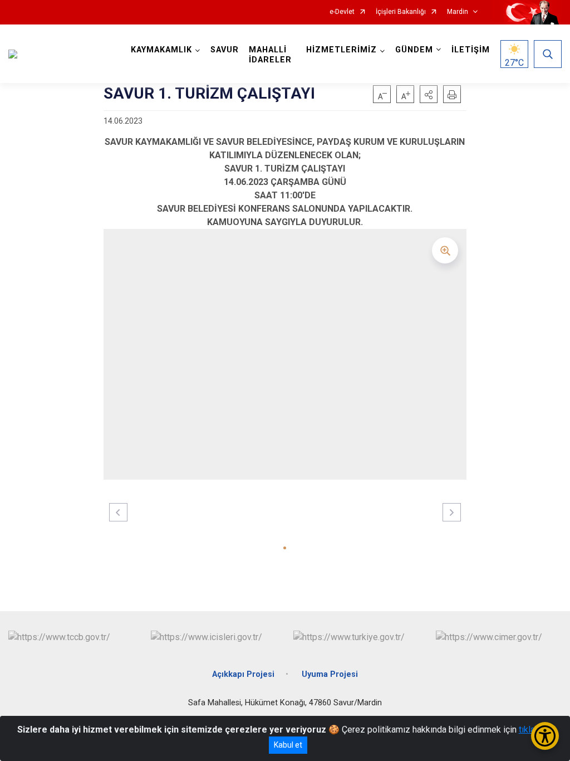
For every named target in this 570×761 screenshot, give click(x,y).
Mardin (457, 12)
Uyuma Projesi (330, 674)
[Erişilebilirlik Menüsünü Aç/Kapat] (545, 736)
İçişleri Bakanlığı (401, 12)
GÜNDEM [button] (414, 50)
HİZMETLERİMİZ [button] (341, 50)
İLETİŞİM (470, 50)
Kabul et (288, 744)
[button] (429, 94)
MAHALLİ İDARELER (270, 55)
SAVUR (224, 50)
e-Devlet (342, 12)
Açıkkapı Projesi (243, 674)
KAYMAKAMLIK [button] (161, 50)
